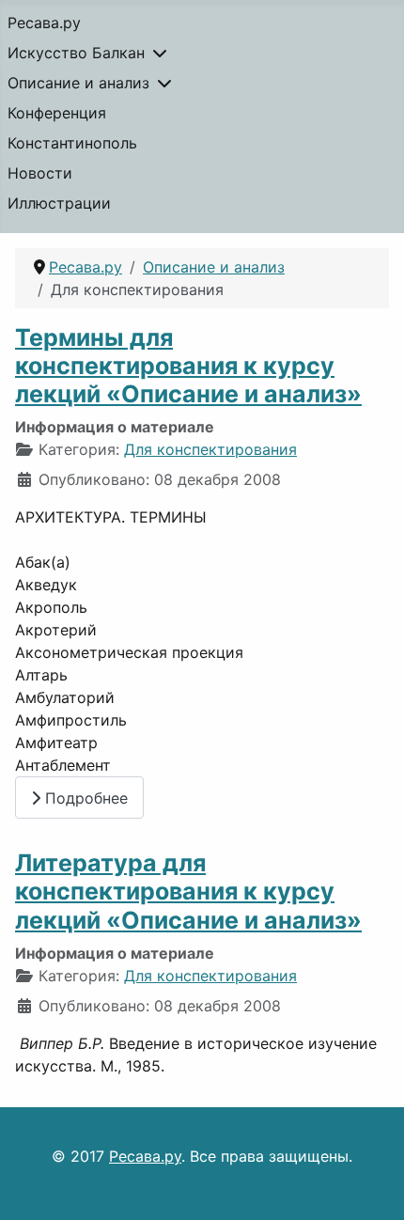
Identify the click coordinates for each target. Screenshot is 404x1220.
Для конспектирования (210, 449)
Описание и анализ (78, 82)
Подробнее (84, 798)
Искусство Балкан (76, 52)
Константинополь (72, 142)
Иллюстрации (59, 203)
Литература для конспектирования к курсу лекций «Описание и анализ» (188, 891)
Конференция (57, 112)
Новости (40, 173)
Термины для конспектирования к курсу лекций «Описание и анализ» (188, 365)
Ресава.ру (44, 22)
